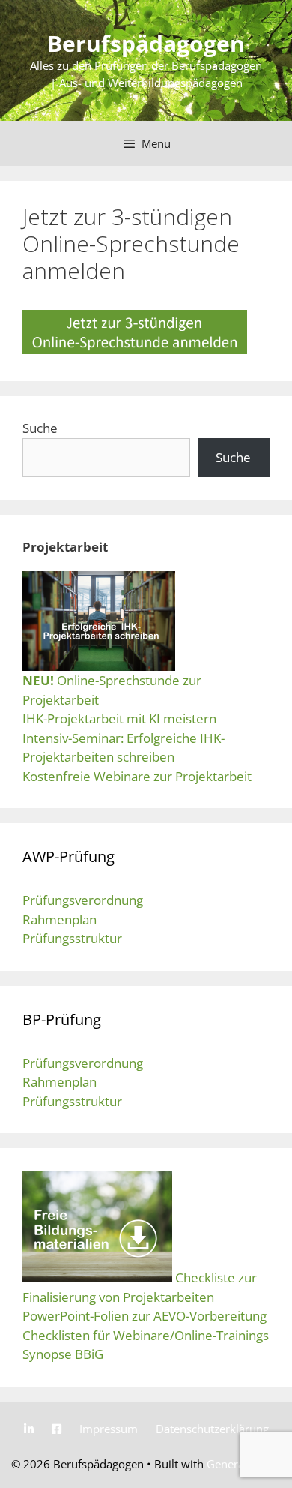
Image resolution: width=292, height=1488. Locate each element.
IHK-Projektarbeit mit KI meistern (119, 718)
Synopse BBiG (62, 1354)
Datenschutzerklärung (212, 1428)
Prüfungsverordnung (82, 900)
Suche (40, 428)
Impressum (108, 1428)
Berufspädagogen (146, 43)
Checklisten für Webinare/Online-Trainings (145, 1335)
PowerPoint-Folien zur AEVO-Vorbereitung (144, 1315)
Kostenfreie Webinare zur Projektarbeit (137, 776)
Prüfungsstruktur (72, 938)
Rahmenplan (59, 919)
